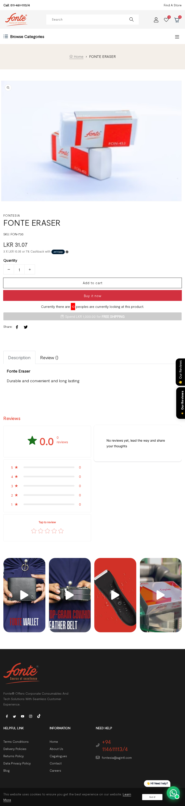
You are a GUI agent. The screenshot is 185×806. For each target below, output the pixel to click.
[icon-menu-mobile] (177, 36)
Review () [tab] (49, 357)
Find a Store (173, 5)
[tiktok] (39, 715)
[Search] (131, 19)
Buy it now (92, 296)
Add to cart (92, 283)
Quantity (10, 260)
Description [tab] (19, 357)
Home (78, 56)
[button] (47, 467)
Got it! (152, 797)
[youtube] (22, 716)
